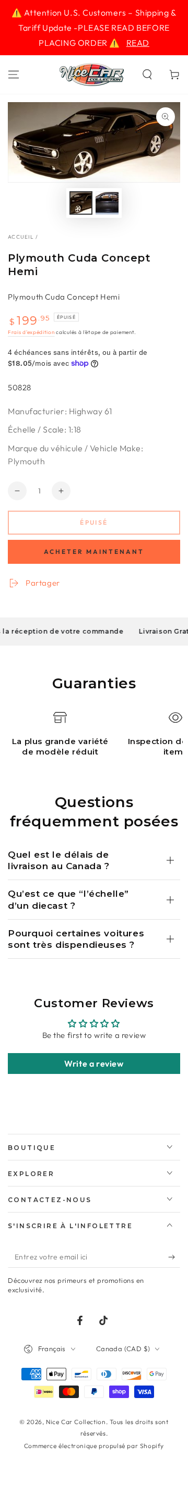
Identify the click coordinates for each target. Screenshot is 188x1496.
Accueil (21, 236)
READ (137, 43)
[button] (147, 74)
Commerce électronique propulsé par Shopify (94, 1446)
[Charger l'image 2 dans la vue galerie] (107, 203)
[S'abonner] (174, 1257)
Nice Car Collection (75, 1422)
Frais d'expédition (31, 332)
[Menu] (13, 74)
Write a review (93, 1063)
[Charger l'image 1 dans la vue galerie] (80, 203)
